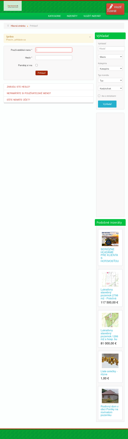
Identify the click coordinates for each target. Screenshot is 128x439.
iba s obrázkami (109, 95)
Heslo (28, 57)
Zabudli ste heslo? (18, 86)
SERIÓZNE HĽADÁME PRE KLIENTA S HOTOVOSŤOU (110, 254)
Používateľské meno (21, 49)
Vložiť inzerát (114, 9)
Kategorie (54, 15)
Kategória (102, 63)
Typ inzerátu (103, 75)
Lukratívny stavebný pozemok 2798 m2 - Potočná (109, 294)
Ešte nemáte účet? (18, 99)
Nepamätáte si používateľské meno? (29, 93)
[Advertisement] (111, 164)
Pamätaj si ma (25, 65)
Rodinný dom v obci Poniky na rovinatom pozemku (109, 410)
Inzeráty (72, 15)
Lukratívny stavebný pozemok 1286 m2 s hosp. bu (109, 334)
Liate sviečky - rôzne (109, 372)
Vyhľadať (102, 43)
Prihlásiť (42, 72)
